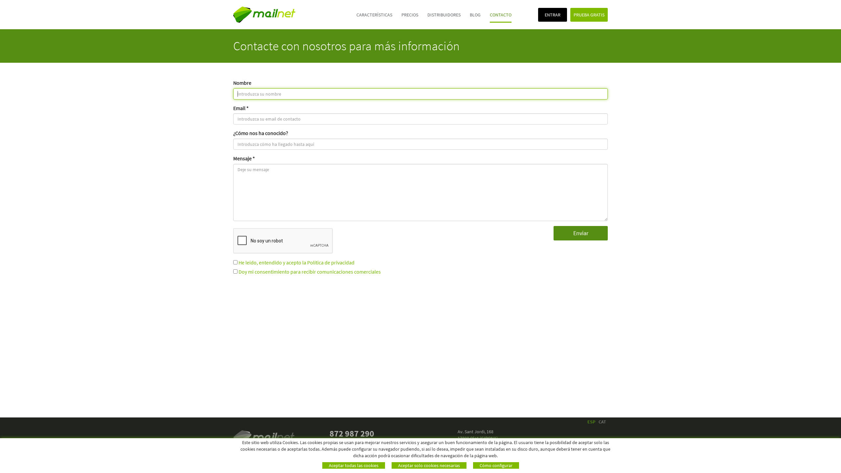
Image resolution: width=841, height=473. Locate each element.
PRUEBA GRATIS (589, 15)
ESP (591, 422)
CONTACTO (500, 15)
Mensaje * (244, 158)
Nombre (242, 82)
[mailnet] (279, 15)
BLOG (475, 15)
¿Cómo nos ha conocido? (260, 133)
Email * (241, 108)
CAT (602, 422)
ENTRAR (552, 15)
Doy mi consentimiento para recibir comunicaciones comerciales (310, 271)
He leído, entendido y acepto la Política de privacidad (296, 262)
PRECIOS (409, 15)
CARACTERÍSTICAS (374, 15)
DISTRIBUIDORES (444, 15)
